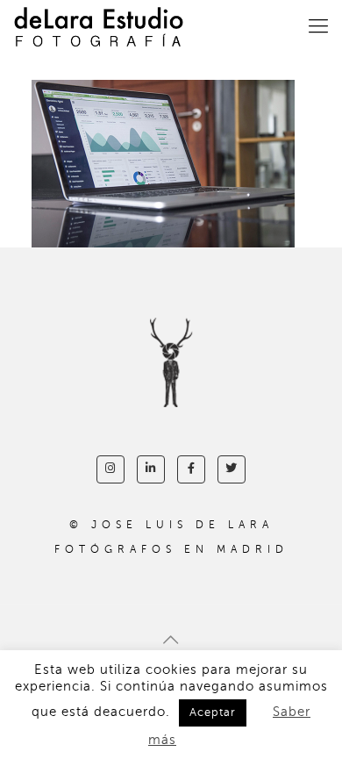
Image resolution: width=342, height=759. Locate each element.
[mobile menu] (318, 26)
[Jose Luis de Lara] (98, 26)
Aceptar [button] (212, 712)
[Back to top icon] (171, 640)
